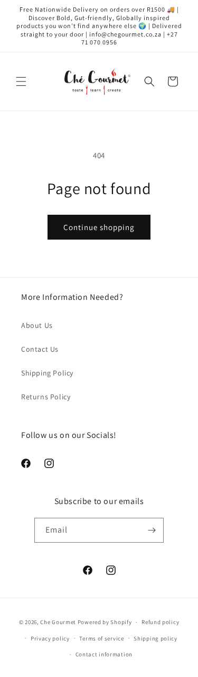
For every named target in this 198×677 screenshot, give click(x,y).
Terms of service (101, 638)
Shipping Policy (47, 373)
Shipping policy (155, 638)
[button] (21, 81)
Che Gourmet (58, 622)
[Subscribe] (151, 530)
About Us (37, 325)
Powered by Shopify (105, 622)
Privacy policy (50, 638)
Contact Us (40, 349)
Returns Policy (45, 396)
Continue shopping (99, 227)
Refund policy (160, 622)
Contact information (104, 654)
